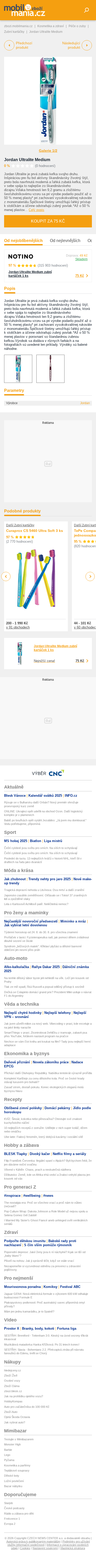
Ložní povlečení (14, 1481)
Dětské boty (11, 1475)
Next (90, 576)
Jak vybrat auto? (14, 1422)
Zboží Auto (10, 1411)
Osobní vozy (12, 1380)
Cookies (25, 1548)
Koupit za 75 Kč (48, 221)
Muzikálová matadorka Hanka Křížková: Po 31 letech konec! (41, 1344)
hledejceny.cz (12, 1370)
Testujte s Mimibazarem (19, 1439)
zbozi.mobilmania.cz (18, 26)
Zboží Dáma (11, 1386)
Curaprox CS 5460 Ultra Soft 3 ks (34, 531)
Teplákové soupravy (16, 1470)
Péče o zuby (77, 26)
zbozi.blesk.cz (13, 1391)
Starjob (8, 1503)
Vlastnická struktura (72, 1548)
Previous (6, 576)
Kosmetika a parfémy (17, 1465)
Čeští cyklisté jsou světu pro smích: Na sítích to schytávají (40, 847)
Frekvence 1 (12, 1518)
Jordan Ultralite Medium (27, 160)
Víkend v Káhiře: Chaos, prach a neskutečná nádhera (37, 1169)
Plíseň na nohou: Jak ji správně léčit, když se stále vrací (39, 1260)
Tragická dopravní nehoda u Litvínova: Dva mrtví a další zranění (44, 889)
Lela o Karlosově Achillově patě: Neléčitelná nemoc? (36, 904)
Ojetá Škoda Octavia (17, 1417)
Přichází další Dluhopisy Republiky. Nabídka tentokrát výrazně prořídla (48, 1073)
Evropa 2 (9, 1523)
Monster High (12, 1444)
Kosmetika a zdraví (50, 26)
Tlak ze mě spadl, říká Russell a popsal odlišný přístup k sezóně (44, 986)
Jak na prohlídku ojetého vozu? (23, 1396)
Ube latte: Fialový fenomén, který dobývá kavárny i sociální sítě (43, 1136)
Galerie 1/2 (48, 151)
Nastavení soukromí (45, 1548)
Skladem (81, 259)
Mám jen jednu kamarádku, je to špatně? (29, 1311)
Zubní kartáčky (14, 32)
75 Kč (79, 276)
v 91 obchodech (18, 627)
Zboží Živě (10, 1375)
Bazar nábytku (13, 1486)
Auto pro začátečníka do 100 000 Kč (26, 1406)
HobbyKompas (13, 1401)
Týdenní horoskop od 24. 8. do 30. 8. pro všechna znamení (41, 932)
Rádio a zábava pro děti (19, 1513)
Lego (7, 1454)
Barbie (8, 1449)
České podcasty (14, 1508)
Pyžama (9, 1460)
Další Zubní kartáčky (20, 525)
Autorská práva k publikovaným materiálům (33, 1541)
